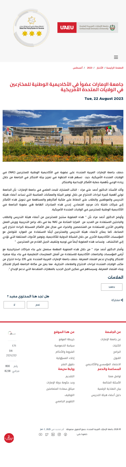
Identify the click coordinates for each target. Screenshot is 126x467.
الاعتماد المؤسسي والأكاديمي (103, 364)
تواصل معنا (114, 376)
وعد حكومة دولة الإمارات (60, 382)
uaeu (112, 287)
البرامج (117, 351)
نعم (38, 304)
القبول (117, 358)
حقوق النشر (67, 364)
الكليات (117, 345)
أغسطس (78, 68)
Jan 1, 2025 (45, 429)
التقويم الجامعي (64, 401)
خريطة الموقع (66, 339)
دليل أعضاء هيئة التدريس (106, 395)
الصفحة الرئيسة (114, 68)
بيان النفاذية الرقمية (109, 388)
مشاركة (116, 300)
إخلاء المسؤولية (65, 358)
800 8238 (7, 369)
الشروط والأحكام (65, 351)
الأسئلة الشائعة (112, 382)
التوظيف (69, 395)
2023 (89, 68)
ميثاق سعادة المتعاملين (60, 388)
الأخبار (100, 68)
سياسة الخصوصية (64, 345)
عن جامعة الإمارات (111, 339)
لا (14, 304)
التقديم (70, 376)
